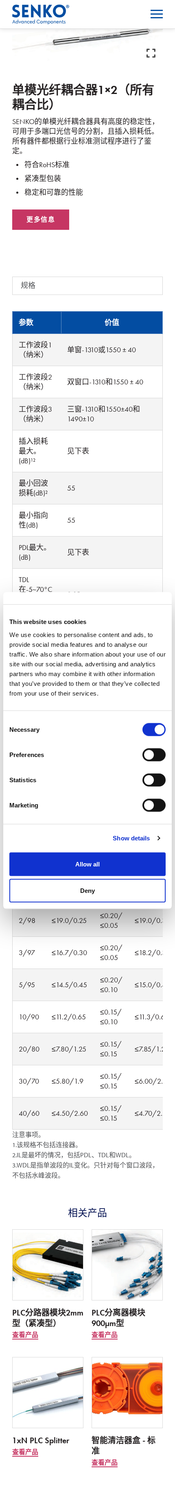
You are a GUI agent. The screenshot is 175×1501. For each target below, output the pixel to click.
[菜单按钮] (157, 14)
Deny (87, 890)
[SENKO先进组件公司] (40, 9)
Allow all (87, 863)
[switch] (154, 754)
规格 (28, 285)
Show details (131, 838)
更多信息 (40, 219)
